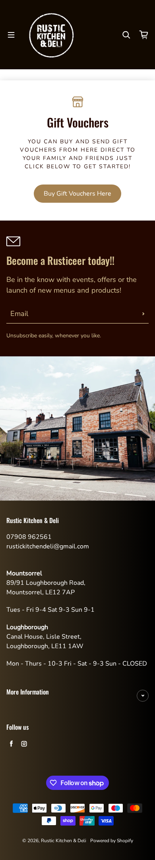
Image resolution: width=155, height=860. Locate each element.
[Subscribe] (143, 313)
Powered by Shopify (111, 840)
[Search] (126, 35)
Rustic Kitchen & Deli (63, 840)
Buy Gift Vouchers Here (77, 193)
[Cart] (144, 35)
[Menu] (11, 35)
